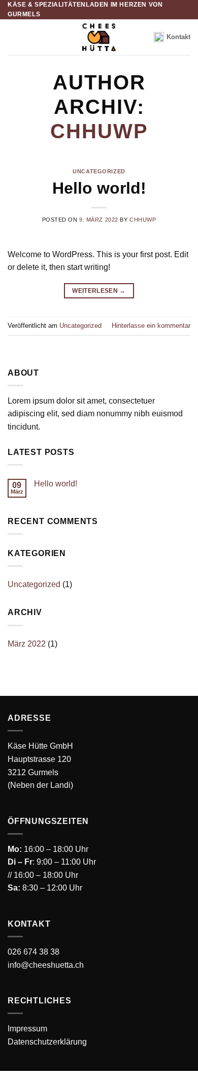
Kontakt (178, 37)
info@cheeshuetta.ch (46, 965)
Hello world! (99, 188)
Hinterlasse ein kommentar (151, 325)
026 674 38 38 (33, 951)
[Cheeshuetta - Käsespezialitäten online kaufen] (99, 37)
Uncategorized (99, 171)
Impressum (27, 1028)
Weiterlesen (99, 290)
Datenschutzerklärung (47, 1041)
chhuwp (99, 131)
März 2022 (27, 643)
